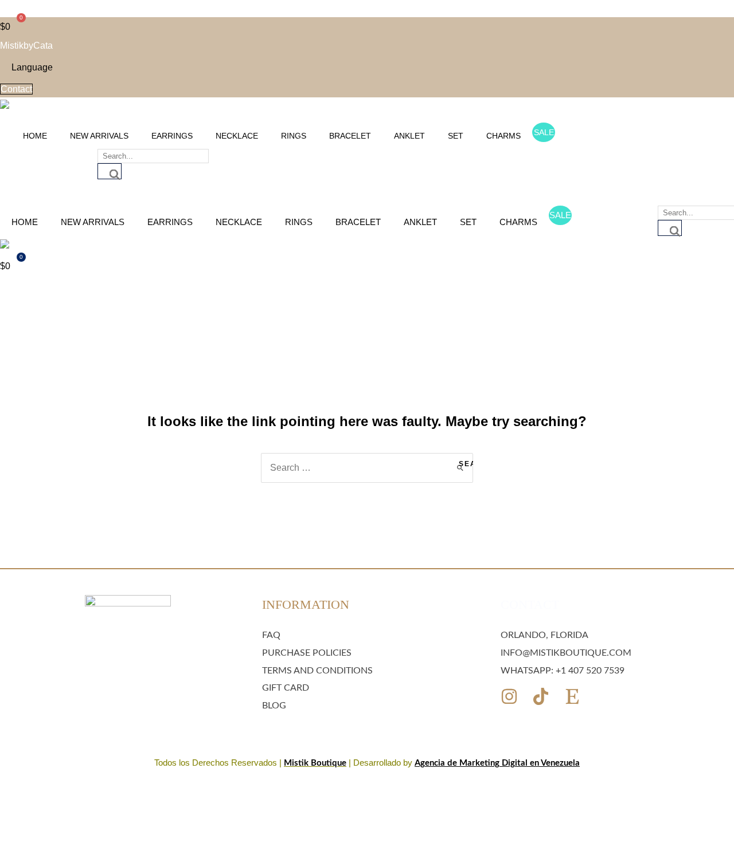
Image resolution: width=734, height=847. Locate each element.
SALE (544, 132)
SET (455, 135)
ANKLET (409, 135)
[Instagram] (509, 696)
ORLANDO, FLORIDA (544, 635)
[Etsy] (572, 696)
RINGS (293, 135)
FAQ (271, 635)
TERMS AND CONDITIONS (317, 670)
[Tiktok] (540, 696)
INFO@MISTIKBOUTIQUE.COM (566, 652)
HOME (35, 135)
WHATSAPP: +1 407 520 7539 (562, 670)
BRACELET (350, 135)
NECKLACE (237, 135)
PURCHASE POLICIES (307, 652)
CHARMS (503, 135)
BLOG (274, 705)
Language (32, 67)
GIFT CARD (285, 687)
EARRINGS (172, 135)
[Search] (109, 171)
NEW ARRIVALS (99, 135)
